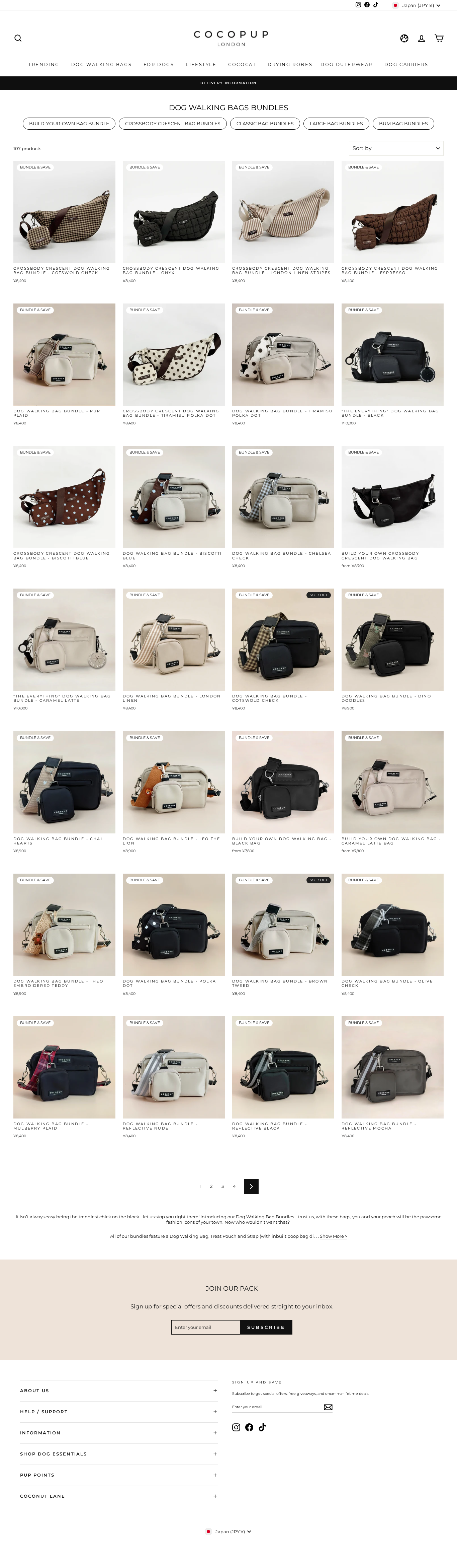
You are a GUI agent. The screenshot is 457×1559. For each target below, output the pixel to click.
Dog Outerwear (347, 64)
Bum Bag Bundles (403, 124)
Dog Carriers (406, 64)
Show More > (333, 1236)
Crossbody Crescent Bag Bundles (172, 124)
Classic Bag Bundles (265, 124)
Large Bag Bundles (336, 124)
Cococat (243, 64)
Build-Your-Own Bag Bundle (69, 124)
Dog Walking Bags (102, 64)
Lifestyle (202, 64)
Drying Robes (290, 64)
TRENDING (44, 64)
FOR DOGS (160, 64)
